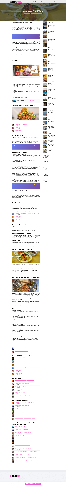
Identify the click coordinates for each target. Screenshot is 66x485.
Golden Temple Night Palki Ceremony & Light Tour (23, 448)
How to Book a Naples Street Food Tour (51, 55)
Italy (45, 173)
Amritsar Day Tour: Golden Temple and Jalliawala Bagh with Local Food (27, 213)
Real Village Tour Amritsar (19, 389)
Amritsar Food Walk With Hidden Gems (21, 124)
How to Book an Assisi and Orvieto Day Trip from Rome (51, 122)
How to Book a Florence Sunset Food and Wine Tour (51, 89)
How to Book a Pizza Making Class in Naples (51, 60)
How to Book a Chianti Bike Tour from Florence (52, 98)
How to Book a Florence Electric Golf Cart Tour (51, 84)
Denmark (45, 168)
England (45, 169)
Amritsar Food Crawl (18, 130)
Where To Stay (46, 155)
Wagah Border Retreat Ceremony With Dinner (22, 445)
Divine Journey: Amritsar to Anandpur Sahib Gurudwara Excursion (26, 451)
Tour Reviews (42, 1)
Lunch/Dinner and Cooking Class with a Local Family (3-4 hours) (26, 457)
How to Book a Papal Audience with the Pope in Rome (51, 136)
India (35, 13)
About (54, 1)
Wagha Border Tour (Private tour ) (20, 386)
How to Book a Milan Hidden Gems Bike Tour (51, 26)
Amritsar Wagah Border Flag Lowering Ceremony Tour (24, 435)
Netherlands (46, 175)
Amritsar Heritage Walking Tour (20, 392)
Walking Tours (46, 158)
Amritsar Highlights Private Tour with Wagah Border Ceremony (25, 438)
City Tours (46, 161)
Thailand (45, 166)
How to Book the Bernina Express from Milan (51, 31)
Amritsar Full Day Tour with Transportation (22, 454)
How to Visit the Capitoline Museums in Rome (51, 132)
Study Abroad (46, 154)
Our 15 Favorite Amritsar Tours (30, 100)
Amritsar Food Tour (18, 127)
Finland (45, 170)
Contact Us (46, 181)
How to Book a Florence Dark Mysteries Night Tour (51, 109)
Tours (41, 13)
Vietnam (45, 164)
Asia (46, 1)
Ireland (45, 174)
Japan (45, 163)
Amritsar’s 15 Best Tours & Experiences (21, 351)
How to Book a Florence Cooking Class (51, 118)
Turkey (45, 179)
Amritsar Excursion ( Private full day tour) (22, 383)
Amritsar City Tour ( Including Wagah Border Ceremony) (24, 380)
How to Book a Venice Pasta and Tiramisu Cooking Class (52, 64)
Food (29, 13)
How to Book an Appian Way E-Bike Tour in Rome (51, 145)
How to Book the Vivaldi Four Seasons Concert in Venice (51, 80)
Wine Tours (46, 160)
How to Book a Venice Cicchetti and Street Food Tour (52, 75)
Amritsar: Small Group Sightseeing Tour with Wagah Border (25, 395)
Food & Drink (32, 13)
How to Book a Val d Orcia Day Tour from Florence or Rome (51, 94)
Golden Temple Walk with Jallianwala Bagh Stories (23, 432)
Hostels (46, 156)
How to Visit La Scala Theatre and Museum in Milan (51, 36)
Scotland (45, 176)
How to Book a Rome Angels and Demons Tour (51, 127)
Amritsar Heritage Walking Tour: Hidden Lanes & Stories (24, 460)
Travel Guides (35, 1)
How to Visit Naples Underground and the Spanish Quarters (51, 50)
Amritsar (25, 13)
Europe (50, 1)
